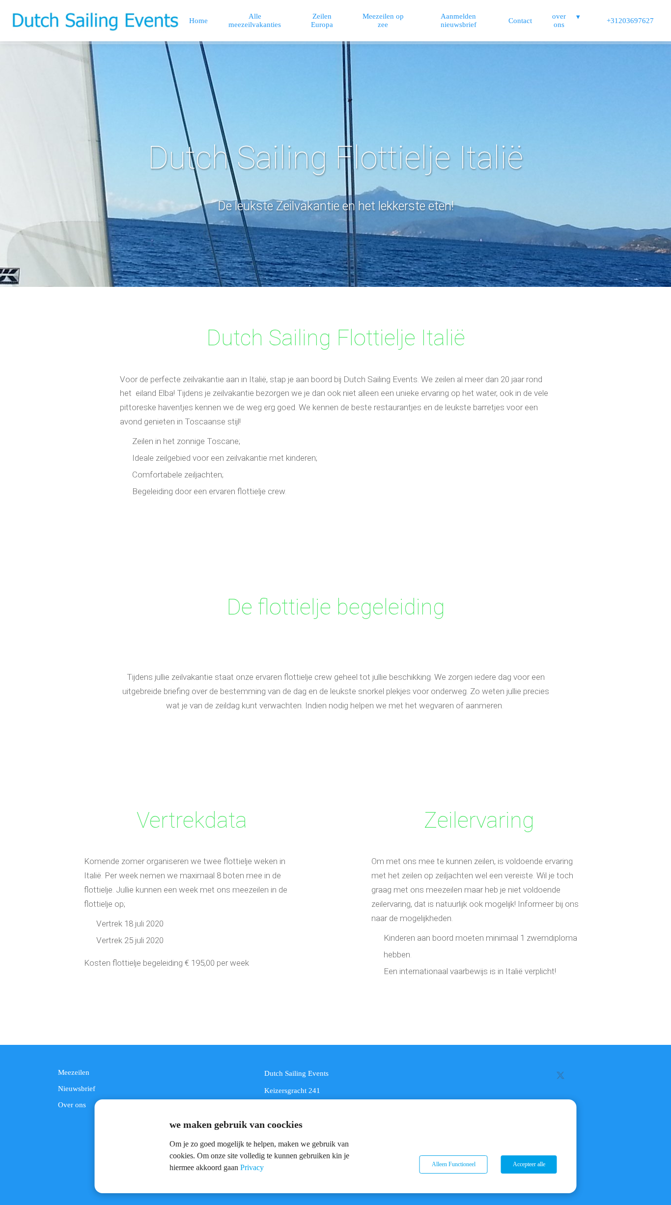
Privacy (252, 1167)
